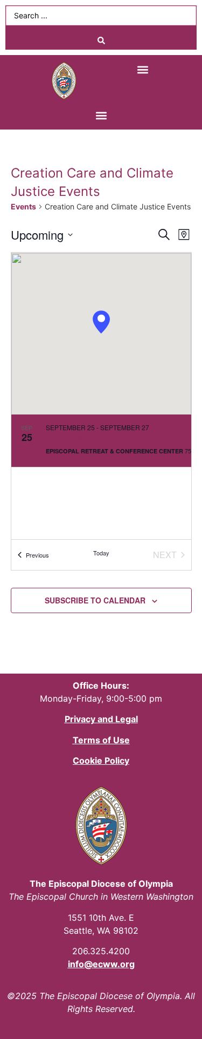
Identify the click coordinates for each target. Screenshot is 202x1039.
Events (23, 206)
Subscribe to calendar (95, 600)
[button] (142, 69)
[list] (101, 477)
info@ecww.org (101, 964)
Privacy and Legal (101, 719)
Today (101, 552)
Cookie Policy (101, 760)
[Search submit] (101, 40)
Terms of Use (101, 740)
